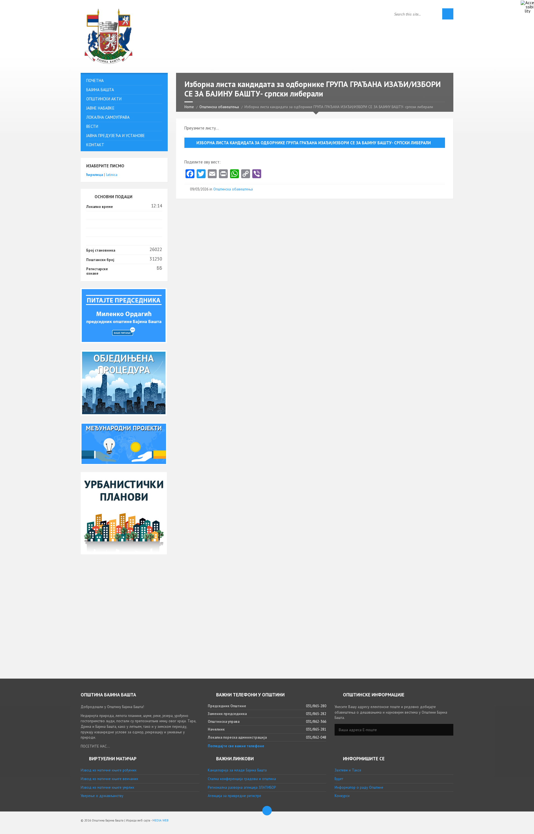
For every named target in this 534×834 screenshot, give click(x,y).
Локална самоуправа (108, 117)
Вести (92, 126)
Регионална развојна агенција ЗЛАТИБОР (242, 787)
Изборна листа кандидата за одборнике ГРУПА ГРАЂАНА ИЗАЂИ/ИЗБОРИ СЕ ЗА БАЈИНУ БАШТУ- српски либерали (313, 142)
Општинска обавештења (219, 107)
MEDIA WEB (160, 820)
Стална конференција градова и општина (242, 778)
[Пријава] (448, 730)
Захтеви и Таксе (348, 770)
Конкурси (342, 795)
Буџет (339, 778)
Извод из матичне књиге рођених (109, 770)
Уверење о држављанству (102, 795)
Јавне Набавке (100, 108)
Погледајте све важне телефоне (236, 746)
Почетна (95, 80)
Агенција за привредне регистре (234, 795)
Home (189, 107)
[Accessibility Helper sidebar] (527, 6)
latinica (111, 174)
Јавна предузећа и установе (115, 135)
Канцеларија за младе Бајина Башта (237, 770)
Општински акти (104, 98)
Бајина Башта (100, 89)
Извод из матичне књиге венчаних (109, 778)
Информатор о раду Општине (359, 787)
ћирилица (94, 174)
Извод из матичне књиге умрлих (107, 787)
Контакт (95, 144)
